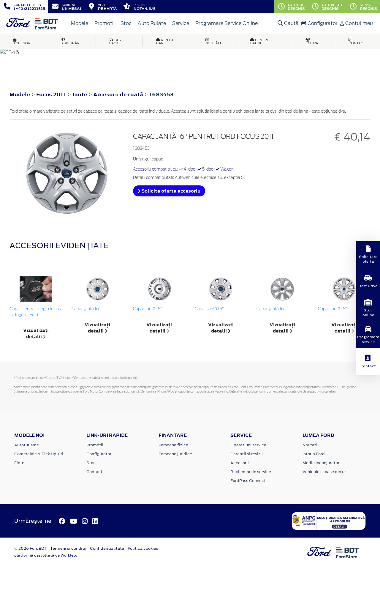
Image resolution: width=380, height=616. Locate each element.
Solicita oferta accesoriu (170, 191)
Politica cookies (143, 548)
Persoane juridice (175, 454)
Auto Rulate (152, 23)
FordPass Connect (248, 480)
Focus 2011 (51, 94)
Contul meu (358, 23)
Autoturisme (26, 445)
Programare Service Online (226, 23)
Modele (79, 23)
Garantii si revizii (246, 454)
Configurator (322, 23)
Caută (291, 23)
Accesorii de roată (118, 94)
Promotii (104, 23)
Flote (19, 463)
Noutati (310, 445)
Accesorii (239, 463)
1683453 (161, 94)
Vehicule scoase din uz (324, 472)
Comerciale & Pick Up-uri (38, 454)
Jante (80, 94)
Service (180, 23)
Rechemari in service (250, 472)
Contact (94, 472)
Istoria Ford (314, 454)
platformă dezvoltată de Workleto (45, 555)
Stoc (126, 23)
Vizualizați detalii (36, 333)
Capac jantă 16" (86, 309)
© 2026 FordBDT (30, 548)
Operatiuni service (248, 445)
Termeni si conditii (68, 548)
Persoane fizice (173, 445)
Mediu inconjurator (321, 463)
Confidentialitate (107, 548)
